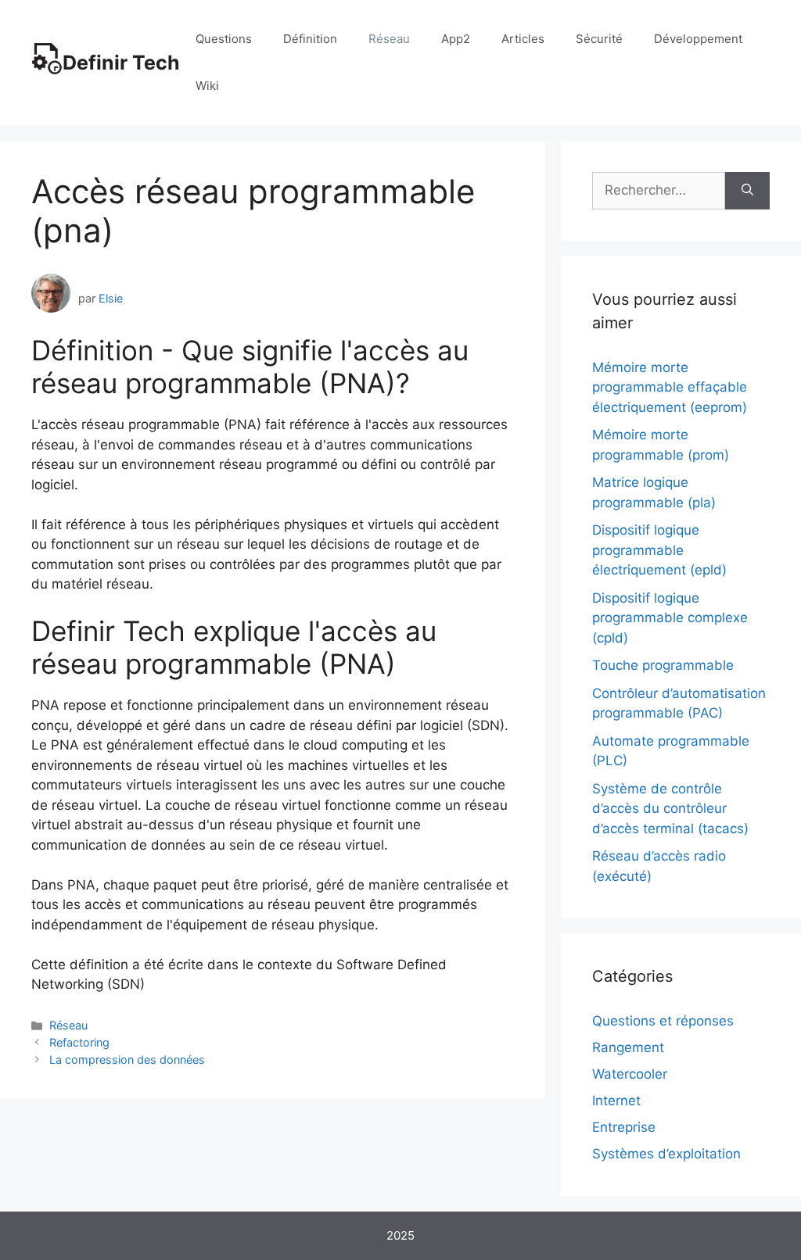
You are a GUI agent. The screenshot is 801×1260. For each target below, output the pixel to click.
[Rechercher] (747, 190)
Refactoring (79, 1042)
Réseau (389, 38)
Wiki (207, 85)
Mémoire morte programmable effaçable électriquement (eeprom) (669, 387)
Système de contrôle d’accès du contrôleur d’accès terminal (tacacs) (670, 808)
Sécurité (599, 38)
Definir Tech (121, 62)
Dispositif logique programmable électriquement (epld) (659, 550)
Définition (310, 38)
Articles (522, 38)
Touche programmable (663, 665)
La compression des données (127, 1059)
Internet (616, 1100)
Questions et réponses (663, 1021)
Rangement (628, 1047)
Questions (224, 38)
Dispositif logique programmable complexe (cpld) (670, 618)
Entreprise (624, 1127)
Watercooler (629, 1074)
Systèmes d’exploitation (666, 1154)
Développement (698, 38)
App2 (455, 38)
